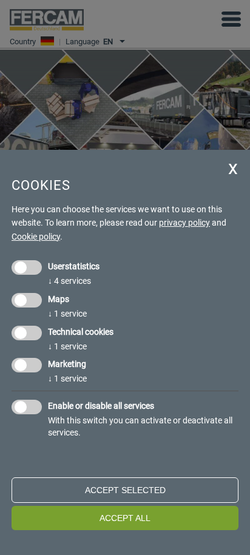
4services (69, 281)
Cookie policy (36, 236)
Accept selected (125, 490)
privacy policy (184, 222)
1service (67, 313)
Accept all (125, 518)
